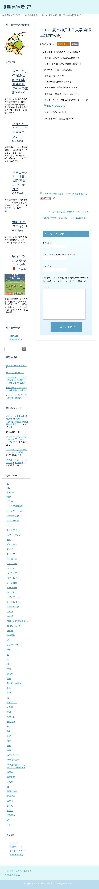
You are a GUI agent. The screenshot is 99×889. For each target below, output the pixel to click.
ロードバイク (13, 607)
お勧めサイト (16, 339)
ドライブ (11, 554)
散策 (9, 688)
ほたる (10, 501)
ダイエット (12, 544)
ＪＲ (9, 825)
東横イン (11, 717)
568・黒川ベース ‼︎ (15, 373)
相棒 (9, 741)
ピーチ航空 (12, 583)
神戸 (9, 750)
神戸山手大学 (63, 44)
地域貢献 (11, 635)
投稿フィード (16, 847)
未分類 (10, 707)
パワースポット (14, 578)
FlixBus (10, 492)
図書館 (10, 631)
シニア (10, 525)
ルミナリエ (12, 592)
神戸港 (10, 772)
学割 (9, 650)
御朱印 (10, 674)
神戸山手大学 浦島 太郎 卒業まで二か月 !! (20, 181)
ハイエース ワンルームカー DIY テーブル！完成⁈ (16, 439)
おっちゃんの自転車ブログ (19, 871)
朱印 (9, 712)
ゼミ (9, 540)
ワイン (10, 611)
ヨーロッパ (12, 587)
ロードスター (13, 602)
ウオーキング (13, 516)
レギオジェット (14, 597)
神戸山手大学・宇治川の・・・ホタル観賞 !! (64, 218)
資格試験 (11, 796)
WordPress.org (16, 854)
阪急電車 (11, 815)
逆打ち (10, 806)
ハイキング (12, 564)
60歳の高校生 (13, 875)
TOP (13, 15)
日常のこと (12, 702)
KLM (9, 497)
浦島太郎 (11, 722)
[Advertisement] (66, 139)
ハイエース (12, 559)
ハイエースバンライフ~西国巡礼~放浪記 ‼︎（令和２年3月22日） (16, 380)
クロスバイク (13, 520)
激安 (9, 736)
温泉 (9, 731)
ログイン (14, 843)
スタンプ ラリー (14, 530)
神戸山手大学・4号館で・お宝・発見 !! (69, 212)
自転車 (75, 44)
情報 (9, 678)
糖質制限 (11, 777)
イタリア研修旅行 (15, 506)
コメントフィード (18, 851)
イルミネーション (15, 511)
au (8, 483)
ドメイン (11, 549)
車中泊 (10, 801)
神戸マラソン (13, 755)
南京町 (10, 616)
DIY (8, 488)
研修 (9, 746)
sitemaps (14, 336)
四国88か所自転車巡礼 (17, 621)
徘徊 (9, 669)
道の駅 (10, 811)
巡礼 (9, 664)
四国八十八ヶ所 (14, 626)
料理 (9, 693)
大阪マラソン (13, 645)
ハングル (11, 568)
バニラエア (12, 573)
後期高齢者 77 (17, 7)
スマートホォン (14, 535)
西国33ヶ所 (12, 791)
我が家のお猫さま (15, 683)
